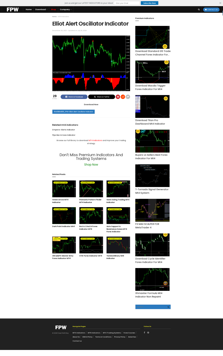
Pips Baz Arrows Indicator (63, 135)
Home (29, 9)
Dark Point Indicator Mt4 (63, 226)
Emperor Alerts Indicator (63, 129)
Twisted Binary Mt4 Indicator (115, 257)
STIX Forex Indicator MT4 (90, 255)
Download (40, 9)
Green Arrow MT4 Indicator (60, 201)
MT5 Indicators (94, 333)
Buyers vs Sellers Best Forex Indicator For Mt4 (151, 156)
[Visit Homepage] (12, 9)
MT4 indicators (96, 140)
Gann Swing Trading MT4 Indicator (118, 201)
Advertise (132, 337)
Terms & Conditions (103, 337)
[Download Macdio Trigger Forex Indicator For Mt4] (152, 72)
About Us (76, 337)
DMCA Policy (87, 337)
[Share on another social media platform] (128, 97)
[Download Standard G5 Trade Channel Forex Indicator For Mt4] (152, 37)
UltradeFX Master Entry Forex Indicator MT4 (62, 257)
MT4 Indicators (63, 17)
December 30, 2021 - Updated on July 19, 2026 (69, 30)
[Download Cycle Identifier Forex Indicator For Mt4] (152, 244)
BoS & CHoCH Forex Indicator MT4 (88, 227)
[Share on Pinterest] (118, 97)
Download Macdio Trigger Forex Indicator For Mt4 (150, 87)
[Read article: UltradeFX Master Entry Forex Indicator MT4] (64, 245)
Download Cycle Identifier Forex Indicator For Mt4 (150, 260)
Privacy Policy (119, 337)
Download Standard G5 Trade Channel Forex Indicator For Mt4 (153, 52)
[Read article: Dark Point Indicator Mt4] (64, 215)
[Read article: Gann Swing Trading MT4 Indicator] (118, 188)
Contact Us (212, 10)
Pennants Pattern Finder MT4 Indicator (90, 201)
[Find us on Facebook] (144, 332)
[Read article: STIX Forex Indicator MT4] (91, 245)
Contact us (77, 341)
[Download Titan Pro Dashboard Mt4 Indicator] (152, 106)
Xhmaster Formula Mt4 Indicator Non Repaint (148, 295)
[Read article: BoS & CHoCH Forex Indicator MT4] (91, 215)
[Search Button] (199, 9)
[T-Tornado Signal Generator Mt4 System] (152, 175)
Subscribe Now (149, 3)
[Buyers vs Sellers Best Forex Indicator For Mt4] (152, 141)
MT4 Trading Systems (112, 333)
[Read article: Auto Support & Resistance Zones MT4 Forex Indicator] (118, 215)
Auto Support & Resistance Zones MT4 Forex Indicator (117, 229)
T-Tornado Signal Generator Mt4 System (152, 191)
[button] (111, 3)
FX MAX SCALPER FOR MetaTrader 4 (147, 225)
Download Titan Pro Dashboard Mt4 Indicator (150, 122)
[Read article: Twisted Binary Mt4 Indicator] (118, 245)
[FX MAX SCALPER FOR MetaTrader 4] (152, 210)
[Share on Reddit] (123, 97)
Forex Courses (129, 333)
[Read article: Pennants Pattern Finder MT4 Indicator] (91, 188)
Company (65, 9)
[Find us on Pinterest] (148, 332)
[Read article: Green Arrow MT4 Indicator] (64, 188)
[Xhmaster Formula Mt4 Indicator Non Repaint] (152, 279)
